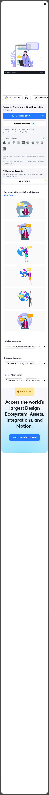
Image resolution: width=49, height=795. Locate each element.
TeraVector (8, 110)
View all (43, 138)
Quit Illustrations (15, 380)
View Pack (8, 195)
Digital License (25, 132)
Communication (31, 161)
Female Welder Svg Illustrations (21, 363)
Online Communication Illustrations (20, 346)
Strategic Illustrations (37, 380)
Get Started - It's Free (25, 437)
